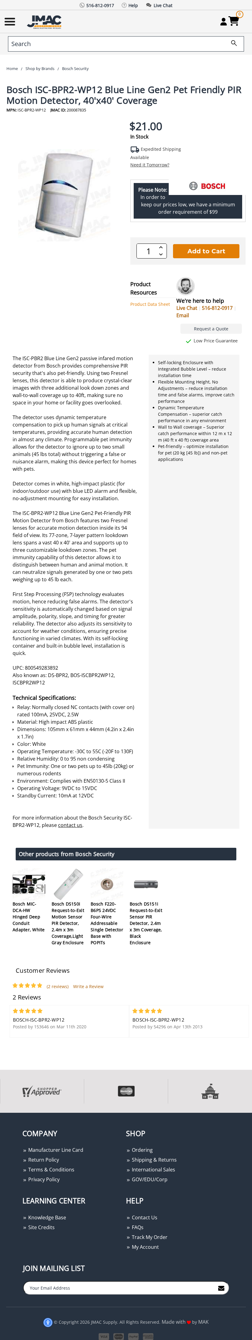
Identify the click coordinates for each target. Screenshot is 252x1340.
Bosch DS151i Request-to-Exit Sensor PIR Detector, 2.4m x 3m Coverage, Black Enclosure (146, 923)
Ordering (142, 1150)
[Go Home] (45, 21)
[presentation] (0, 1116)
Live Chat (186, 308)
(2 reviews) (58, 986)
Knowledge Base (46, 1217)
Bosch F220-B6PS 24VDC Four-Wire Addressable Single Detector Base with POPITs (107, 923)
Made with (174, 1322)
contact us (70, 825)
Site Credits (41, 1227)
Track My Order (149, 1237)
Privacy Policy (43, 1179)
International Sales (153, 1169)
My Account (145, 1247)
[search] (232, 44)
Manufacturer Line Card (55, 1150)
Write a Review (88, 986)
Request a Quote (211, 329)
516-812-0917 (217, 308)
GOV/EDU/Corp (149, 1179)
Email (182, 315)
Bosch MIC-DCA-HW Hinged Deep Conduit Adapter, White (29, 917)
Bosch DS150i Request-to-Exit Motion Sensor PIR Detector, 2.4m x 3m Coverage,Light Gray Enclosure (68, 923)
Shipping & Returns (154, 1159)
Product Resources (143, 288)
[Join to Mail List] (221, 1287)
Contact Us (144, 1217)
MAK (203, 1322)
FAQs (137, 1227)
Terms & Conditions (50, 1169)
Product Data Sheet (150, 304)
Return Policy (43, 1159)
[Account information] (223, 21)
